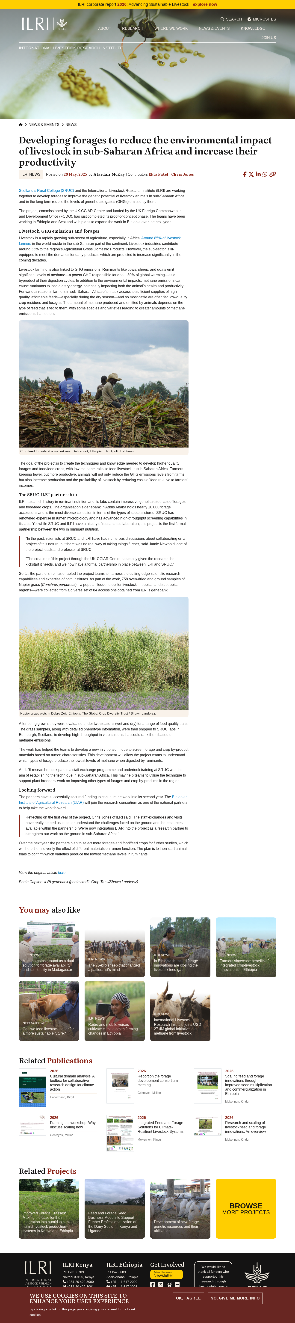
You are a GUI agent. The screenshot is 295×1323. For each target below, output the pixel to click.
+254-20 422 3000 (80, 1282)
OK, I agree (188, 1298)
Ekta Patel (158, 174)
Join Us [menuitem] (269, 38)
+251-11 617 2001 (123, 1286)
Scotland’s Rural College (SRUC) (46, 191)
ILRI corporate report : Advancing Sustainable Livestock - (147, 4)
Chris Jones (182, 174)
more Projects (246, 1208)
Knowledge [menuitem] (253, 28)
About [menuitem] (104, 28)
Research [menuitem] (132, 28)
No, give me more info (235, 1298)
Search (234, 19)
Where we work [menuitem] (171, 28)
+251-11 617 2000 (123, 1282)
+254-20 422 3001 (80, 1286)
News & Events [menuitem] (214, 28)
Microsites (264, 19)
